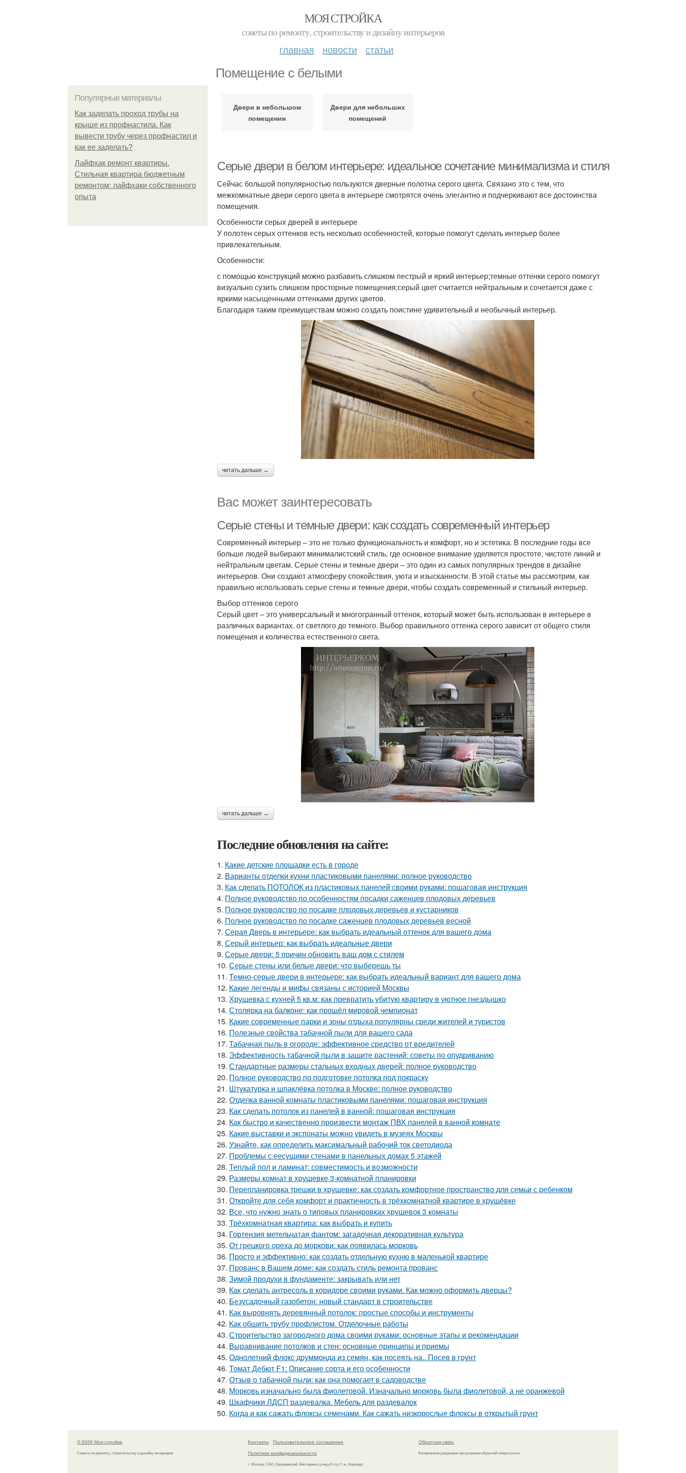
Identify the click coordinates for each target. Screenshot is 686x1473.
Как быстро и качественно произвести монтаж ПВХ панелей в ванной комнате (364, 1122)
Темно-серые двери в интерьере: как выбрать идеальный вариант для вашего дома (375, 976)
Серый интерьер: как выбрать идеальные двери (308, 943)
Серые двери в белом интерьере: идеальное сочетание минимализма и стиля (413, 166)
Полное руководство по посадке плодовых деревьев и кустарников (342, 909)
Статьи (379, 49)
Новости (339, 49)
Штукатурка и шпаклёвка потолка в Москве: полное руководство (340, 1088)
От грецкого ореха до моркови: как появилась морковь (323, 1245)
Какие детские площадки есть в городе (291, 864)
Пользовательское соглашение (308, 1441)
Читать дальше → (245, 470)
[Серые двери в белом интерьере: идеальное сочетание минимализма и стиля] (417, 389)
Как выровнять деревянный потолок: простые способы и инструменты (351, 1312)
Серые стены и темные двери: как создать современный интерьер (383, 525)
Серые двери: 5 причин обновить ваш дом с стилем (314, 954)
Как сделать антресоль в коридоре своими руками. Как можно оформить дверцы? (370, 1290)
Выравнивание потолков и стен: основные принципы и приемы (339, 1346)
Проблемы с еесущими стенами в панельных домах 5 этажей (335, 1155)
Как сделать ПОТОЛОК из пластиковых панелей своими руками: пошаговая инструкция (376, 887)
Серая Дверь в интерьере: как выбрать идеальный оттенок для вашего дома (358, 931)
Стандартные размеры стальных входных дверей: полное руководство (352, 1066)
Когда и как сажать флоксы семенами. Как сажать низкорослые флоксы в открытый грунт (383, 1413)
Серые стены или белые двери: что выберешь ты (315, 965)
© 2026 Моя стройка (99, 1441)
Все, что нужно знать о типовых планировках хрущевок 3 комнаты (343, 1211)
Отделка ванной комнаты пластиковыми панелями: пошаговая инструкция (358, 1099)
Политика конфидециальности (282, 1453)
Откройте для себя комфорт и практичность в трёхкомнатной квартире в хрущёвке (372, 1200)
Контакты (258, 1441)
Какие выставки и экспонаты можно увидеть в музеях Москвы (336, 1133)
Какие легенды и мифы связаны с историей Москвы (319, 987)
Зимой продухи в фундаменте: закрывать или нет (314, 1278)
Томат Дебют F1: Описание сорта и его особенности (319, 1368)
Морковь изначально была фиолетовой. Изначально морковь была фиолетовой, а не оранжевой (397, 1390)
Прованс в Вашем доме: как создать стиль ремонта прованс (333, 1267)
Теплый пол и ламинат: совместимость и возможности (323, 1166)
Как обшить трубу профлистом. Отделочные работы (318, 1323)
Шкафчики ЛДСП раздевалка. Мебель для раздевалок (323, 1402)
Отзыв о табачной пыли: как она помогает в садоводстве (327, 1379)
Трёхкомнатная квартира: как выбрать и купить (310, 1222)
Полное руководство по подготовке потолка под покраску (328, 1077)
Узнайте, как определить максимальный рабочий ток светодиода (340, 1144)
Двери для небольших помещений (367, 112)
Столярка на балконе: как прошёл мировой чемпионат (323, 1010)
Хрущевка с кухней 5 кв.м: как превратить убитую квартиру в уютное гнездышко (367, 999)
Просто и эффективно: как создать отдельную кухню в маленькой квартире (358, 1256)
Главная (297, 49)
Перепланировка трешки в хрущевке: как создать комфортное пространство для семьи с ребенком (401, 1189)
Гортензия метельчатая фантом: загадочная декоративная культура (346, 1234)
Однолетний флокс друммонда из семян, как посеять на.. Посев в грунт (352, 1357)
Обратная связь (436, 1441)
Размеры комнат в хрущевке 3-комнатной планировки (322, 1178)
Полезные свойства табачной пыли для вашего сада (321, 1032)
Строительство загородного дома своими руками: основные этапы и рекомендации (373, 1334)
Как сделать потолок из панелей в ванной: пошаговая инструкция (342, 1110)
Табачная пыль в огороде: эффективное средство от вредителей (342, 1043)
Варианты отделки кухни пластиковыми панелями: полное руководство (348, 875)
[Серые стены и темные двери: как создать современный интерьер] (417, 724)
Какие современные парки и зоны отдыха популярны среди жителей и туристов (367, 1021)
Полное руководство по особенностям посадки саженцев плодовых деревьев (360, 898)
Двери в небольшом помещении (267, 112)
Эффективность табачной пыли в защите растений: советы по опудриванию (361, 1054)
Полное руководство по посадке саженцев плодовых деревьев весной (348, 920)
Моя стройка (343, 18)
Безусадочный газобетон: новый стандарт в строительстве (331, 1301)
